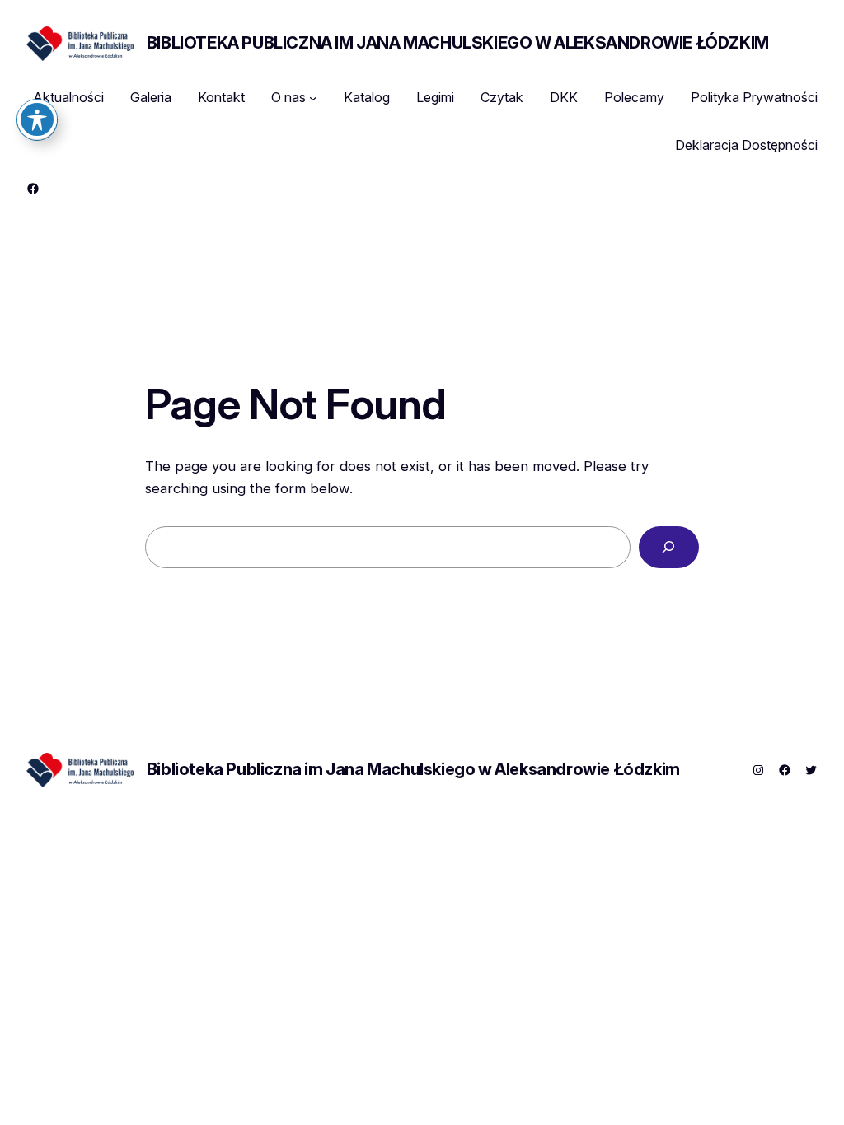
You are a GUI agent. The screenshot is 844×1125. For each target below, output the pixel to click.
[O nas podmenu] (313, 98)
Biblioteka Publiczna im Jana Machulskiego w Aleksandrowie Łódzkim (458, 43)
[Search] (669, 547)
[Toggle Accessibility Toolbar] (37, 119)
